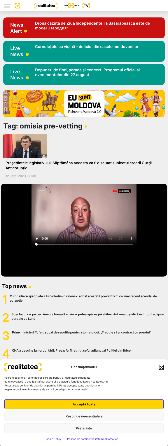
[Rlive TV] (84, 5)
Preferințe (84, 428)
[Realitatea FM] (68, 5)
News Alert (16, 28)
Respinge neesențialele (84, 416)
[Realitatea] (39, 5)
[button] (161, 367)
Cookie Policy (52, 439)
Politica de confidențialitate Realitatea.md (92, 439)
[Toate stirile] (15, 5)
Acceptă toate (84, 404)
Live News (16, 51)
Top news (14, 286)
